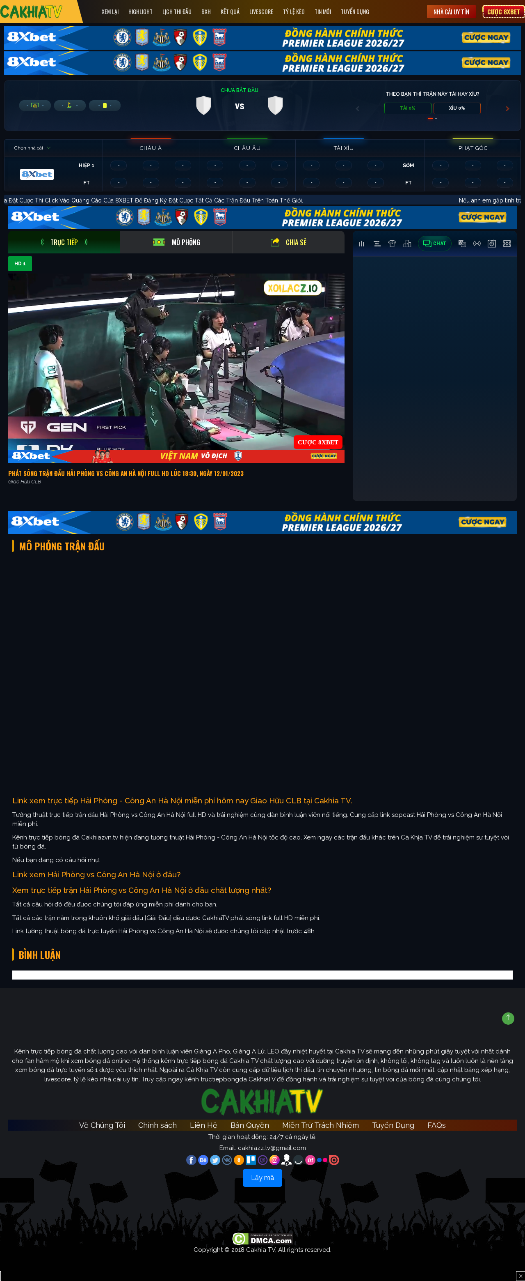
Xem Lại (110, 11)
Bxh (206, 11)
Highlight (140, 11)
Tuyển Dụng (355, 11)
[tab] (64, 242)
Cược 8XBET (503, 11)
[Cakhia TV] (31, 11)
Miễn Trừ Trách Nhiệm (320, 1125)
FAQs (436, 1125)
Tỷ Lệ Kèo (294, 11)
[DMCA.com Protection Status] (262, 1238)
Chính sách (157, 1125)
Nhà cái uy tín (451, 11)
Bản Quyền (250, 1125)
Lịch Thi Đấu (177, 11)
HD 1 (20, 264)
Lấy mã (262, 1178)
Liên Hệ (203, 1125)
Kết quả (230, 11)
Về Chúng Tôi (102, 1125)
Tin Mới (323, 11)
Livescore (261, 11)
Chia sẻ (296, 242)
